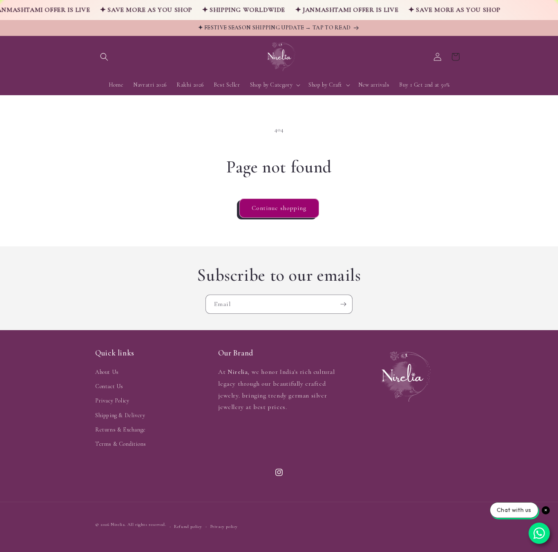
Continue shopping (279, 208)
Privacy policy (224, 526)
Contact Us (109, 386)
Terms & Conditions (120, 443)
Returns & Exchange (120, 429)
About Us (107, 372)
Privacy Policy (112, 400)
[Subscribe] (343, 304)
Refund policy (188, 526)
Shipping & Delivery (120, 415)
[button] (104, 57)
